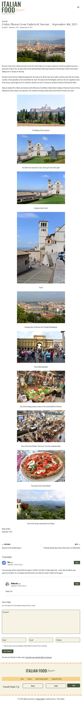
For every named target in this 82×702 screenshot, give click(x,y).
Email (32, 640)
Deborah (5, 27)
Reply (77, 562)
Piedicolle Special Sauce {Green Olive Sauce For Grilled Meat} (61, 546)
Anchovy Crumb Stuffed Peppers (11, 546)
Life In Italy (5, 21)
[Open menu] (78, 7)
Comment (6, 612)
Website (59, 640)
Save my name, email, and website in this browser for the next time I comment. (25, 646)
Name (5, 640)
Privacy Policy (40, 699)
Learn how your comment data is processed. (38, 657)
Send (73, 685)
